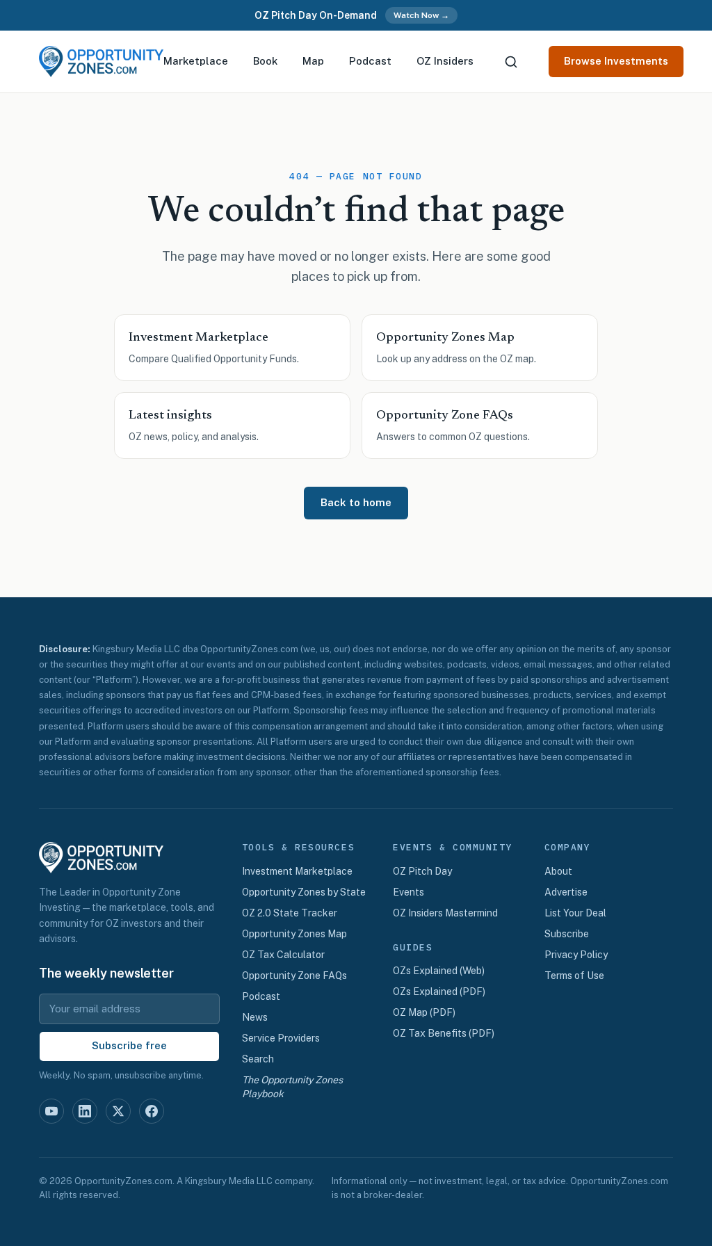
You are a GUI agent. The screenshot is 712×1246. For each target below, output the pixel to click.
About (558, 871)
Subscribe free (129, 1045)
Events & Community (452, 847)
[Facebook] (151, 1111)
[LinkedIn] (84, 1111)
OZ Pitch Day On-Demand (315, 15)
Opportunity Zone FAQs (294, 975)
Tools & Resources (298, 847)
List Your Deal (575, 913)
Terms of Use (574, 975)
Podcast (370, 61)
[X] (118, 1111)
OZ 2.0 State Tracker (289, 913)
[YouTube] (51, 1111)
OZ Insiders (445, 61)
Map (313, 61)
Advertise (566, 892)
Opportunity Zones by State (304, 892)
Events (408, 892)
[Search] (511, 61)
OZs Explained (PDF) (439, 991)
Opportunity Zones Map (294, 933)
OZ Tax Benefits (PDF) (443, 1033)
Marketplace (195, 61)
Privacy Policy (576, 954)
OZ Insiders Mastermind (445, 913)
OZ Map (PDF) (424, 1012)
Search (258, 1059)
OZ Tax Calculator (283, 954)
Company (567, 847)
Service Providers (281, 1038)
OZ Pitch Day (422, 871)
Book (265, 61)
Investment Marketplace (297, 871)
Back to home (356, 502)
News (255, 1017)
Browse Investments (616, 61)
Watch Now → (421, 15)
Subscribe (566, 933)
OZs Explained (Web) (439, 970)
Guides (412, 947)
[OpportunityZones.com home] (101, 61)
